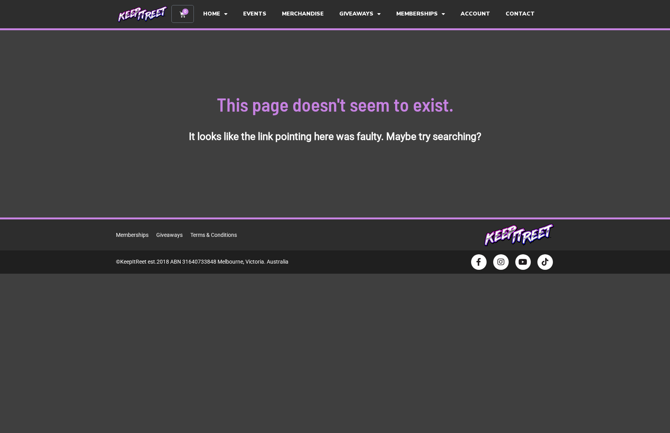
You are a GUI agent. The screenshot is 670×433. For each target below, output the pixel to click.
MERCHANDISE (303, 13)
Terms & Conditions (213, 235)
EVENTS (254, 13)
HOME (211, 13)
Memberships (132, 235)
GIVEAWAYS (356, 13)
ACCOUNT (475, 13)
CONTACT (520, 13)
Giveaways (169, 235)
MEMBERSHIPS (417, 13)
